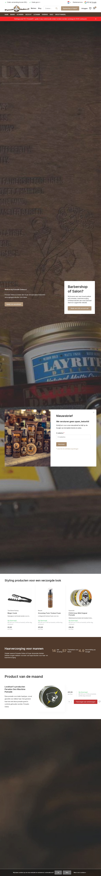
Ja (58, 872)
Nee (67, 872)
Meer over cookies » (80, 872)
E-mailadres (60, 433)
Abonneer (61, 444)
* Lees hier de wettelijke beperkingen (67, 449)
